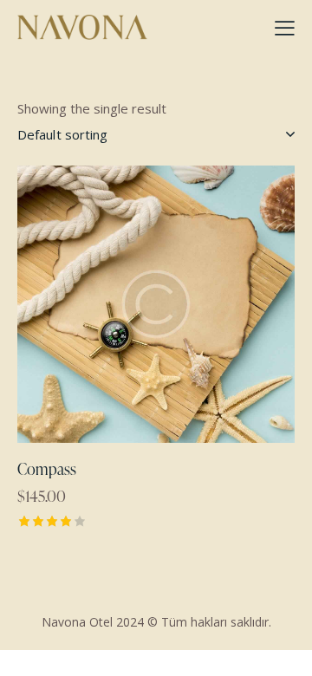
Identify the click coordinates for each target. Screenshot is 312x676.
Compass (46, 468)
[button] (108, 303)
